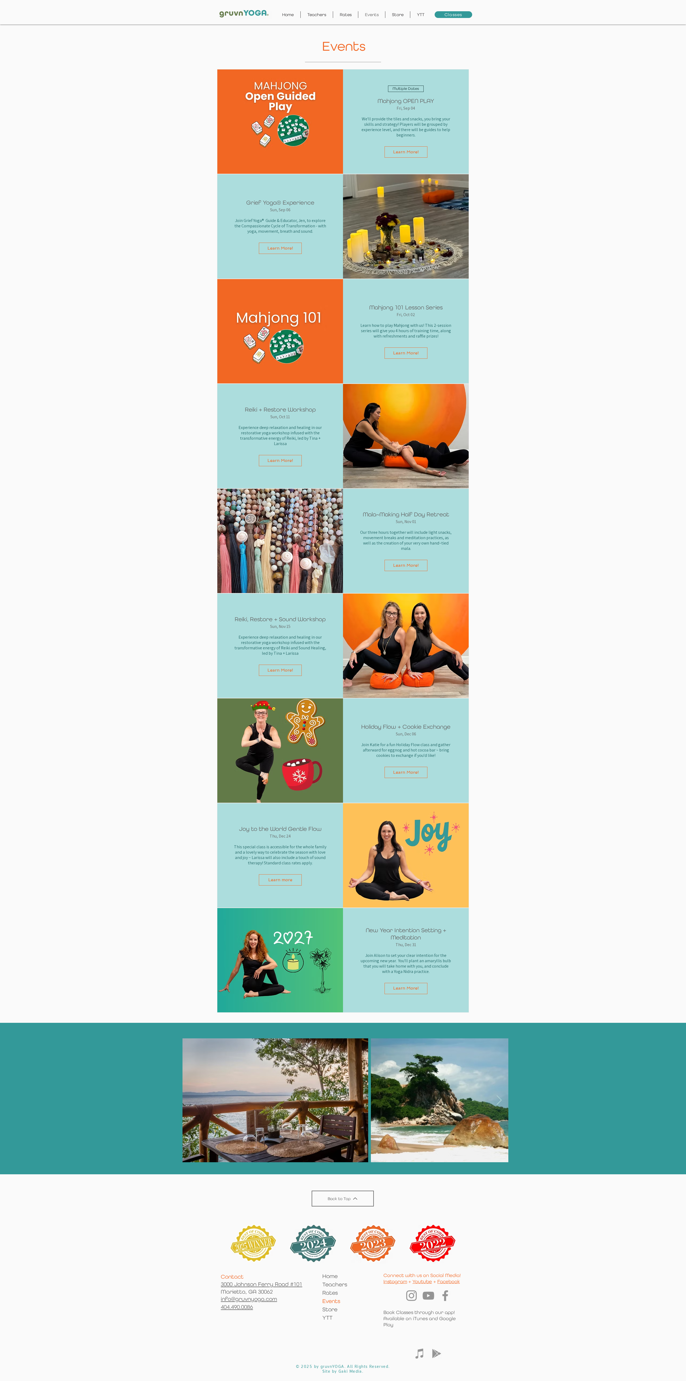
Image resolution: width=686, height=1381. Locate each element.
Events (331, 1301)
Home (330, 1276)
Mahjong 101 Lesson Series (406, 307)
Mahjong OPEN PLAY (406, 101)
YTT (327, 1318)
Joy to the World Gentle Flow (280, 828)
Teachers (334, 1284)
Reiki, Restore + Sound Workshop (280, 619)
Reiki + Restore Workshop (280, 409)
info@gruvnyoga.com (249, 1299)
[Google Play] (437, 1353)
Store (329, 1309)
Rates (330, 1293)
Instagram (395, 1281)
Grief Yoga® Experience (280, 202)
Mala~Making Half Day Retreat (406, 514)
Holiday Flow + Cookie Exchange (405, 726)
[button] (420, 14)
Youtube (422, 1281)
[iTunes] (420, 1353)
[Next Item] (499, 1100)
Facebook (448, 1281)
